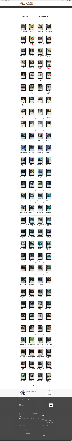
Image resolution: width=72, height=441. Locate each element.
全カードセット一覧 (48, 2)
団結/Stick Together (23, 43)
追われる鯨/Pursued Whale (32, 248)
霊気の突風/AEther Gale (31, 188)
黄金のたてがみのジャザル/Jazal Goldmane (31, 92)
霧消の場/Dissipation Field (48, 200)
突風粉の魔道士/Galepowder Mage (40, 80)
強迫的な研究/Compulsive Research (23, 200)
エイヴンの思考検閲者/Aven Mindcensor (23, 68)
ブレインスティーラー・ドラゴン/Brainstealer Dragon (32, 272)
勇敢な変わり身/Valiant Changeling (48, 128)
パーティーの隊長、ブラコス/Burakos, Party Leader (40, 272)
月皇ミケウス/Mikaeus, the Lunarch (23, 104)
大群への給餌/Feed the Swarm (48, 344)
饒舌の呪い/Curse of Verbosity (40, 200)
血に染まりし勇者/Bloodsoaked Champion (48, 308)
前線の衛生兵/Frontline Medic (32, 79)
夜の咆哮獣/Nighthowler (48, 380)
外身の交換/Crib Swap (40, 67)
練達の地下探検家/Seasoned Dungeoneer (49, 31)
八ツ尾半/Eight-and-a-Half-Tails (23, 79)
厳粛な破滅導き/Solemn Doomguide (31, 284)
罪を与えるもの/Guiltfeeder (49, 356)
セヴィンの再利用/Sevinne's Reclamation (49, 116)
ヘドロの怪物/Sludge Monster (23, 260)
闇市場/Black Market (40, 308)
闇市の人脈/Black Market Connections (23, 272)
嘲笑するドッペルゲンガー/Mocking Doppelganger (32, 152)
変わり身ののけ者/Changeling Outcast (40, 321)
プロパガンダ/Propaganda (48, 236)
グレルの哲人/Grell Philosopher (23, 152)
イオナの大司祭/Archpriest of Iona (40, 55)
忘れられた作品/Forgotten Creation (40, 212)
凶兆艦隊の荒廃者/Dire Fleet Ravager (23, 344)
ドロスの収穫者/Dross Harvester (31, 344)
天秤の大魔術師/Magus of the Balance (49, 92)
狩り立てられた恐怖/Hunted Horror (32, 368)
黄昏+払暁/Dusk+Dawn (48, 67)
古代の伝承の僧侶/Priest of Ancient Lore (23, 116)
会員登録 (70, 0)
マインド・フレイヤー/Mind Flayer (31, 236)
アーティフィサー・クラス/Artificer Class (48, 164)
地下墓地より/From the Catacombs (48, 272)
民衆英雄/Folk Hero (32, 31)
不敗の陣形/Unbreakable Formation (40, 128)
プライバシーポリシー (21, 406)
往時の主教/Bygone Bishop (32, 67)
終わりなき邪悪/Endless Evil (49, 140)
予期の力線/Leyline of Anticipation (48, 224)
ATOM (20, 404)
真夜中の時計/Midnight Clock (23, 236)
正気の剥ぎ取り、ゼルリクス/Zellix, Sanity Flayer (48, 152)
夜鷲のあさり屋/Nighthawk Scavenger (40, 380)
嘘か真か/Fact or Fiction (31, 212)
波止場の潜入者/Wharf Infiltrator (40, 260)
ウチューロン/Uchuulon (40, 284)
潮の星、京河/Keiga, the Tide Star (40, 224)
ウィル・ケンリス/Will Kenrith (49, 260)
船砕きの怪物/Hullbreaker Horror (31, 224)
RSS (19, 404)
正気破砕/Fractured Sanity (48, 212)
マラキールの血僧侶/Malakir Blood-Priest (49, 368)
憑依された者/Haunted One (23, 284)
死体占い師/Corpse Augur (48, 320)
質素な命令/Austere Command (48, 55)
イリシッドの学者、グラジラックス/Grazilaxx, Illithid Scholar (23, 224)
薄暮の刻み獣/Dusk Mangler (40, 344)
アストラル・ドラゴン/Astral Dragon (32, 140)
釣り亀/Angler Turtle (40, 188)
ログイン (67, 0)
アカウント (63, 0)
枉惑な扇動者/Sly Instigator (32, 260)
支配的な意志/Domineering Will (23, 212)
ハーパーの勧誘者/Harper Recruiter (40, 31)
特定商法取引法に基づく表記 (21, 405)
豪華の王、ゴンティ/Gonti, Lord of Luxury (23, 356)
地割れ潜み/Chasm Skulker (49, 188)
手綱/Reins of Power (48, 248)
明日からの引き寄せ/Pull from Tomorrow (23, 249)
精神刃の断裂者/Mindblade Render (32, 380)
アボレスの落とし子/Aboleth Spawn (23, 140)
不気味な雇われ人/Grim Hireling (40, 356)
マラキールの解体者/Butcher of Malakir (23, 321)
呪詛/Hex (23, 368)
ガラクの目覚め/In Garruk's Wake (40, 368)
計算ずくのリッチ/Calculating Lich (31, 320)
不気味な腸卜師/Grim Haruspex (31, 356)
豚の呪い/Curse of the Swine (32, 200)
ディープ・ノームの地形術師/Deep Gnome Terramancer (23, 31)
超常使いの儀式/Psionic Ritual (40, 152)
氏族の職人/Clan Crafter (40, 140)
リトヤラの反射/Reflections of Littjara (40, 249)
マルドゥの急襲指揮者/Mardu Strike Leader (23, 380)
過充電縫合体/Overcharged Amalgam (40, 236)
